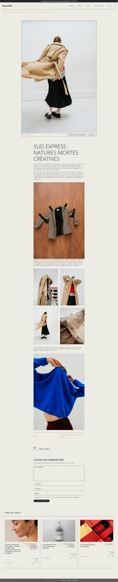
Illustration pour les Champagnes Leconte (49, 546)
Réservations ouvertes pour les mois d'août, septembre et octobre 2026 (59, 1)
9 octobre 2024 (8, 563)
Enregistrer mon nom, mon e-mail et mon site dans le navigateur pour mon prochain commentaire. (57, 497)
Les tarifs (68, 580)
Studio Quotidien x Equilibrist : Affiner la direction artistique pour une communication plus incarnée (13, 549)
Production (78, 434)
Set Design (91, 134)
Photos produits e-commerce (15, 12)
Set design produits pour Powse (87, 545)
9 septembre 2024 (84, 556)
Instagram (74, 580)
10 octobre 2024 (47, 558)
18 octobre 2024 (27, 134)
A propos (63, 580)
